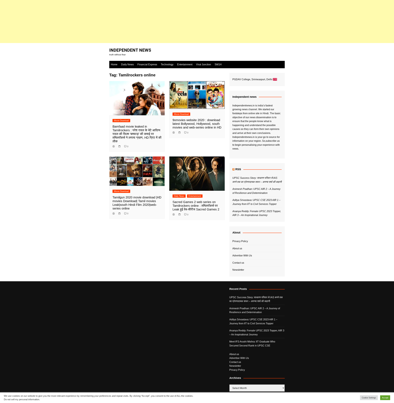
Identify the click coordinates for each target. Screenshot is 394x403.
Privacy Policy (240, 241)
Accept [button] (385, 398)
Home (114, 64)
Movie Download (121, 120)
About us (237, 248)
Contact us (238, 262)
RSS (238, 169)
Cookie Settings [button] (369, 398)
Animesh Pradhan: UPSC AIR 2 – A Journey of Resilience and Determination (254, 310)
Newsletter (238, 270)
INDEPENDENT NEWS (130, 50)
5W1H (218, 64)
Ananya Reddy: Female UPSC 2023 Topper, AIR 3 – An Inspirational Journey (256, 332)
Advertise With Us (242, 255)
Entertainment (184, 64)
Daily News (127, 64)
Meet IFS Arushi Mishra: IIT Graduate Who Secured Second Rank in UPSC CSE (252, 343)
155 (275, 79)
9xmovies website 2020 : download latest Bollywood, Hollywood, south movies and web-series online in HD (197, 123)
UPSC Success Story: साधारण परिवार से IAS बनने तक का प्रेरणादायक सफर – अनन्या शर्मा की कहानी (256, 299)
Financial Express (147, 64)
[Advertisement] (92, 21)
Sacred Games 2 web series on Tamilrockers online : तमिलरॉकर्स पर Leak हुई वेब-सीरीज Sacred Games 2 (196, 205)
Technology (167, 64)
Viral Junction (203, 64)
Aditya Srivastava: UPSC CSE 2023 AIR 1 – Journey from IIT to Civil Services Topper (253, 321)
